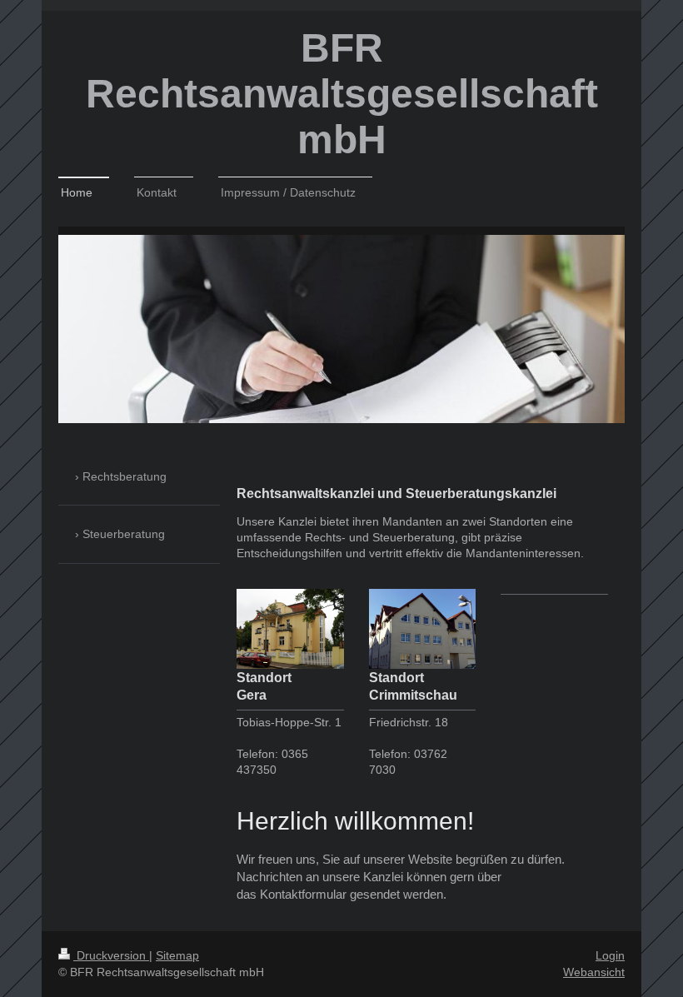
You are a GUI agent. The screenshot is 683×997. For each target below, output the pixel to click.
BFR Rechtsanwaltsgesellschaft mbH (342, 94)
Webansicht (594, 972)
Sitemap (177, 955)
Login (610, 955)
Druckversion (111, 955)
